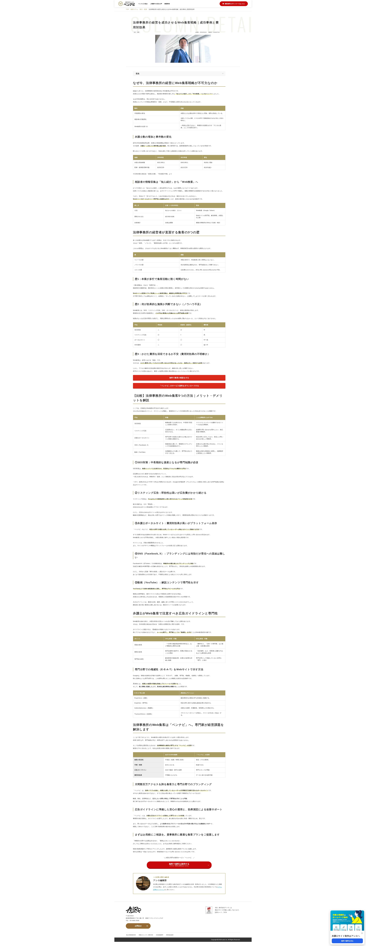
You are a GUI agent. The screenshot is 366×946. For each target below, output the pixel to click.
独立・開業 (136, 32)
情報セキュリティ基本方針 (146, 935)
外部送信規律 (169, 935)
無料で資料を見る (347, 941)
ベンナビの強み (143, 3)
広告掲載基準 (159, 935)
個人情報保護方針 (131, 935)
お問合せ (138, 926)
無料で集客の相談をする (179, 378)
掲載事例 (167, 3)
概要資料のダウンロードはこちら (235, 3)
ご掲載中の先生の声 (156, 3)
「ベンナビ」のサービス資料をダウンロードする (179, 386)
